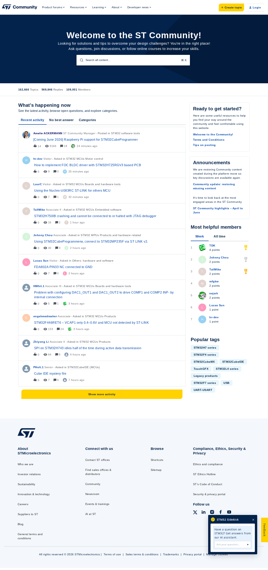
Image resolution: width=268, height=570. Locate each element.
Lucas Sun (40, 260)
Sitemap (156, 469)
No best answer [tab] (61, 120)
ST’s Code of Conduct (207, 484)
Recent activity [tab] (32, 120)
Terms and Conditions (209, 139)
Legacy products (206, 375)
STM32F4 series (205, 354)
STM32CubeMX (204, 361)
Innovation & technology (34, 494)
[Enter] (80, 60)
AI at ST (90, 514)
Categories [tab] (87, 120)
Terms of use (112, 554)
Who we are (26, 464)
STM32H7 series (205, 347)
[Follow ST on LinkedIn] (203, 513)
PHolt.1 (38, 367)
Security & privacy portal (209, 494)
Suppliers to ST (28, 514)
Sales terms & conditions (142, 554)
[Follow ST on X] (195, 513)
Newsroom (92, 494)
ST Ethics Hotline (204, 474)
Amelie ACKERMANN (47, 133)
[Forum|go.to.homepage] (19, 7)
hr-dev (38, 158)
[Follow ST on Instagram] (212, 513)
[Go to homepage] (44, 437)
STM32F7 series (205, 382)
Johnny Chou (43, 235)
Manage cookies (217, 554)
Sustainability (26, 484)
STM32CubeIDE (233, 361)
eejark (213, 293)
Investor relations (29, 474)
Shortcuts (157, 459)
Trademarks (171, 554)
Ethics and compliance (208, 464)
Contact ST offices (97, 459)
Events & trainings (97, 504)
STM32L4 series (227, 368)
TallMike (39, 209)
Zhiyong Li (41, 341)
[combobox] (133, 60)
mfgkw (214, 281)
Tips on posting (204, 145)
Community (92, 484)
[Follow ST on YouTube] (229, 513)
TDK (212, 245)
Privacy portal (192, 554)
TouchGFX (201, 368)
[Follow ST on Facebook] (220, 513)
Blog (21, 524)
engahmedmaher (45, 316)
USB (226, 382)
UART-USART (203, 389)
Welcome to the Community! (213, 134)
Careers (23, 504)
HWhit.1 (38, 286)
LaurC (37, 184)
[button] (231, 7)
